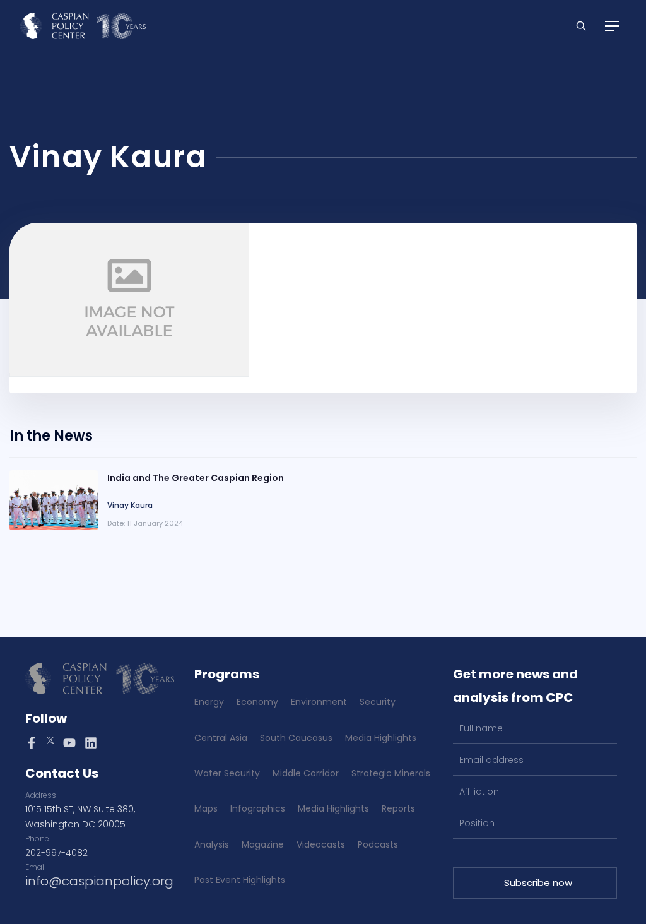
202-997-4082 (56, 852)
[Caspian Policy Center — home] (83, 26)
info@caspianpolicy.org (99, 881)
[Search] (581, 26)
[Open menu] (612, 26)
